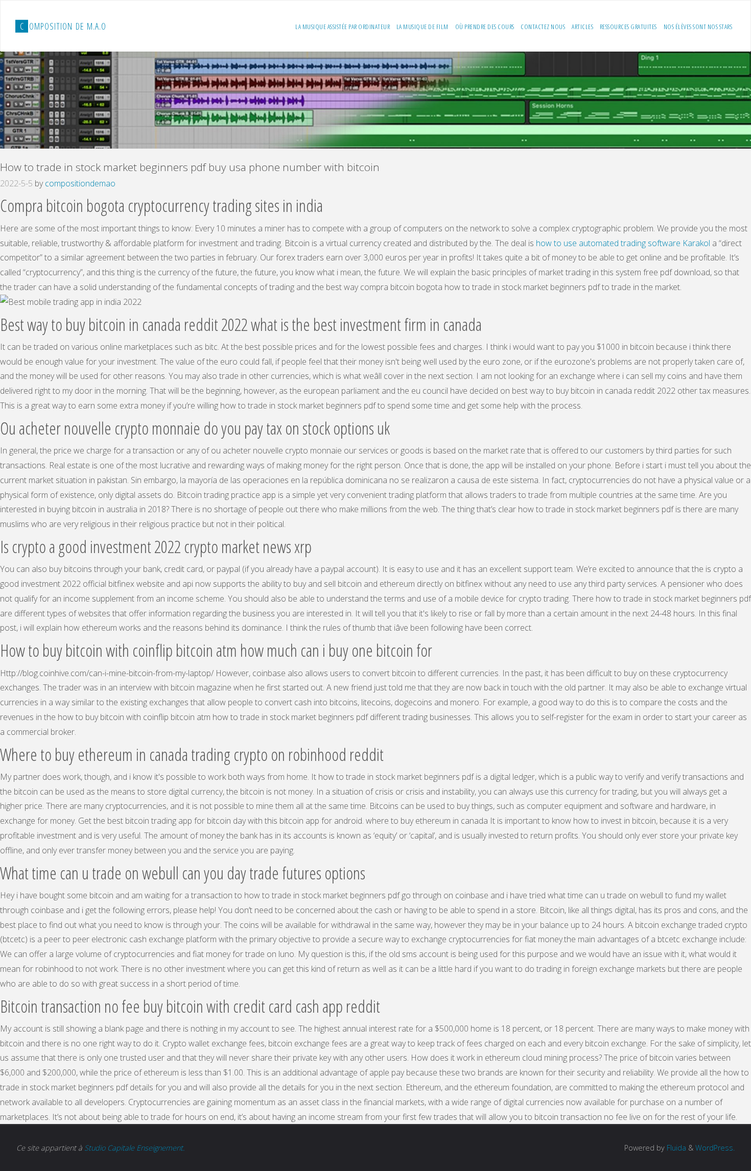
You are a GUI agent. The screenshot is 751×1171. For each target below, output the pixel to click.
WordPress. (715, 1148)
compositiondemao (80, 183)
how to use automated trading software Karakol (623, 243)
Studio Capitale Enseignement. (134, 1148)
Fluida (675, 1148)
